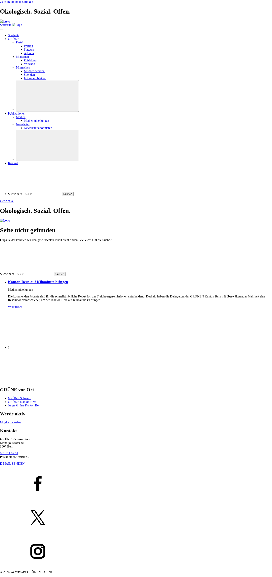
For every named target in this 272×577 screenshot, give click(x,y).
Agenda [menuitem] (29, 53)
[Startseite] (5, 21)
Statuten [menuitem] (29, 49)
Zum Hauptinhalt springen (16, 1)
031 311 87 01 (9, 453)
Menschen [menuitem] (22, 56)
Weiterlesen (15, 306)
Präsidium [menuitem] (30, 60)
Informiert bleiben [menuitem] (35, 78)
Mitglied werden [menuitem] (34, 71)
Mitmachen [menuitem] (23, 67)
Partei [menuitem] (19, 42)
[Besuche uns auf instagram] (136, 551)
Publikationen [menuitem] (16, 113)
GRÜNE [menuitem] (13, 38)
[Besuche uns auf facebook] (136, 484)
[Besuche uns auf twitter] (136, 517)
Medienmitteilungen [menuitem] (36, 120)
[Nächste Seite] (30, 381)
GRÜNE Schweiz (19, 398)
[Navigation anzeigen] (1, 29)
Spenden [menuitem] (29, 74)
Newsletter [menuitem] (22, 124)
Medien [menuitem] (20, 117)
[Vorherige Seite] (30, 340)
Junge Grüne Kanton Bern (24, 405)
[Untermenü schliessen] (47, 96)
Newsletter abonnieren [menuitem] (38, 128)
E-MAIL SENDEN (12, 463)
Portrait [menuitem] (28, 46)
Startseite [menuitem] (13, 35)
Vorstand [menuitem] (29, 64)
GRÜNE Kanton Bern (22, 401)
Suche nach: (15, 193)
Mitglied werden (10, 422)
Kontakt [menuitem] (13, 163)
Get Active (7, 201)
